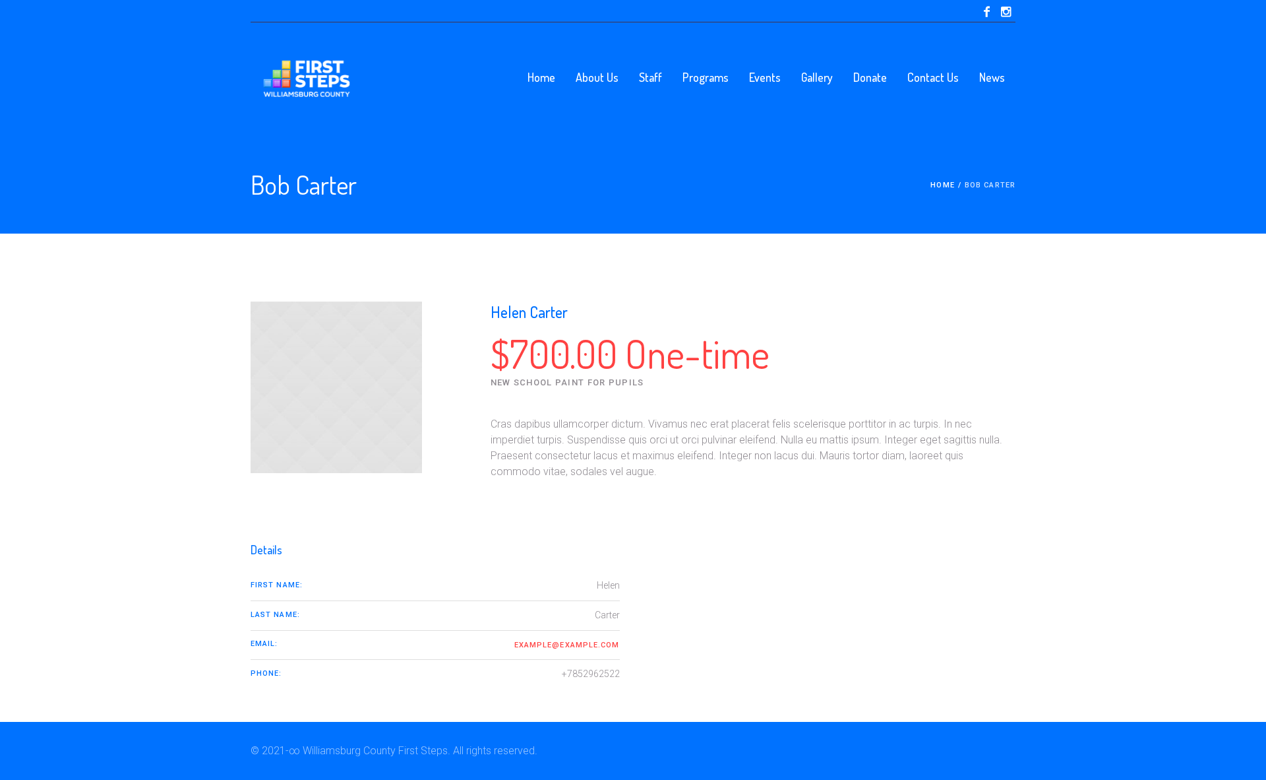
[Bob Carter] (336, 387)
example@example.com (567, 645)
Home (942, 185)
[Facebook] (986, 12)
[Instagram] (1005, 12)
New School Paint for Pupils (567, 382)
